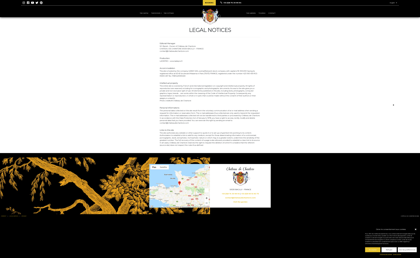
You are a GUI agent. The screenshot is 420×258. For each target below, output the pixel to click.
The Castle (144, 13)
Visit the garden (240, 202)
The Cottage (169, 13)
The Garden (251, 13)
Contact (271, 13)
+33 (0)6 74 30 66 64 (231, 194)
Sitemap (23, 216)
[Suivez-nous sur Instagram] (23, 2)
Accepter (373, 250)
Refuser (389, 250)
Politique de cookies (386, 254)
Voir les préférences (407, 250)
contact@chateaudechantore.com (240, 198)
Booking (209, 3)
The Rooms (155, 13)
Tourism (262, 13)
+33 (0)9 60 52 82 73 (250, 194)
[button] (416, 229)
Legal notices (397, 254)
